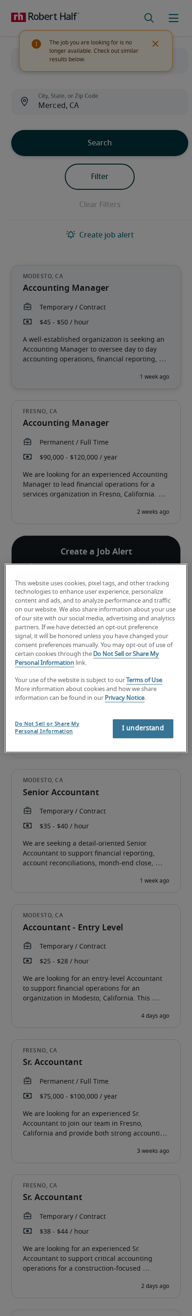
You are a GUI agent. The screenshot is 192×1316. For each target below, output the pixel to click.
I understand (143, 728)
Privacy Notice (124, 698)
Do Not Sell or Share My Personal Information (47, 727)
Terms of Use (144, 681)
